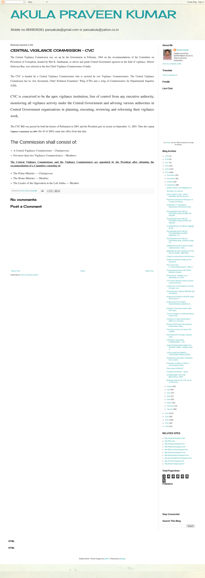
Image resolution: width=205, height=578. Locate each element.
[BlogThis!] (51, 191)
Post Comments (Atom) (29, 275)
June (169, 393)
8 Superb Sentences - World (177, 372)
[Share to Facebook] (56, 191)
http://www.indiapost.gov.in (174, 464)
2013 (167, 413)
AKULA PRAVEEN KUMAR (93, 14)
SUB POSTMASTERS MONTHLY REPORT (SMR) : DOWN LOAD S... (180, 347)
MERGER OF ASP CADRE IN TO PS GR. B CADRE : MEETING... (180, 252)
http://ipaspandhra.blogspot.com (177, 455)
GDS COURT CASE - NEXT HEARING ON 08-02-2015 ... (178, 195)
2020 (167, 156)
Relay (168, 142)
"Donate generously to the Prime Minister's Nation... (179, 271)
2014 (167, 172)
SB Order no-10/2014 (175, 191)
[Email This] (48, 191)
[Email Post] (42, 191)
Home (82, 271)
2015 (167, 169)
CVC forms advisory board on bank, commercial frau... (180, 282)
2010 (167, 423)
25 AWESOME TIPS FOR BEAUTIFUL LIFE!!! (176, 376)
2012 (167, 417)
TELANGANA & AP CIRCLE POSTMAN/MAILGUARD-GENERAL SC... (177, 233)
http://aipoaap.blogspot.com (175, 452)
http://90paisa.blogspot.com (175, 447)
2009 (167, 426)
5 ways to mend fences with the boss (180, 256)
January (170, 409)
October (170, 182)
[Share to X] (53, 191)
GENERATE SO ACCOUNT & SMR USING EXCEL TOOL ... (180, 247)
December (171, 175)
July (168, 390)
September (171, 185)
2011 (167, 420)
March (169, 403)
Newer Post (15, 271)
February (170, 406)
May (169, 396)
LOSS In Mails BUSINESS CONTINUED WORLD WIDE (178, 354)
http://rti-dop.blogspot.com (174, 461)
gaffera (106, 559)
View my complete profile (171, 64)
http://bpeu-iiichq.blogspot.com (176, 450)
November (171, 179)
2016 (167, 166)
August (170, 386)
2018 (167, 159)
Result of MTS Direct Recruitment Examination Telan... (179, 325)
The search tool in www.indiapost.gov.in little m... (180, 266)
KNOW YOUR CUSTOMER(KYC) (179, 188)
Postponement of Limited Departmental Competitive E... (179, 303)
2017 (167, 163)
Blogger (123, 559)
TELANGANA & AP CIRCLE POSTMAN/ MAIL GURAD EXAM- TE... (180, 241)
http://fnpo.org (170, 441)
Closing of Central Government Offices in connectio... (178, 320)
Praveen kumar (182, 50)
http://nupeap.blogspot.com (175, 438)
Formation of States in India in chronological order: (178, 364)
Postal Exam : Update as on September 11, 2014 (177, 277)
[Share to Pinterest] (58, 191)
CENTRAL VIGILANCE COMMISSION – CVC (176, 341)
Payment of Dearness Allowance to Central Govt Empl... (180, 201)
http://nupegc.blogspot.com (175, 444)
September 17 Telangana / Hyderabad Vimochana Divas (179, 206)
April (169, 399)
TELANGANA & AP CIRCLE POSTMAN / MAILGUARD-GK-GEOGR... (179, 214)
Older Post (149, 271)
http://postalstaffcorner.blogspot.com (178, 458)
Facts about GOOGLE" (175, 368)
